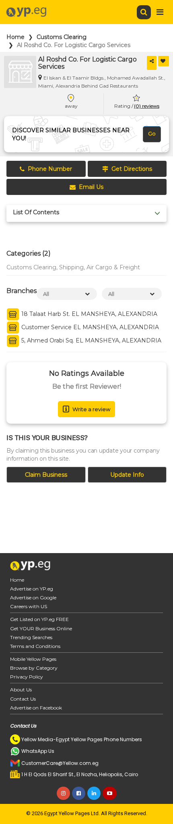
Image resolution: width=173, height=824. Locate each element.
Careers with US (28, 606)
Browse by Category (34, 668)
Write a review (91, 409)
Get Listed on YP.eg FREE (39, 619)
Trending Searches (31, 637)
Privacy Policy (26, 677)
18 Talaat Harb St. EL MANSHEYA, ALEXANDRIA (88, 314)
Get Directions (131, 168)
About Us (21, 690)
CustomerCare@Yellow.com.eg (60, 763)
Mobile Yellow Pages (33, 659)
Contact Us (23, 699)
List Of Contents (36, 212)
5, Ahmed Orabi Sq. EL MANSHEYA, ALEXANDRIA (90, 340)
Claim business (46, 474)
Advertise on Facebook (36, 708)
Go (152, 133)
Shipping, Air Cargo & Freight (99, 267)
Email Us (91, 187)
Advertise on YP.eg (31, 589)
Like (163, 61)
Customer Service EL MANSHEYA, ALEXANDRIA (89, 327)
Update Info (127, 474)
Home (15, 37)
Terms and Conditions (35, 646)
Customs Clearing (61, 37)
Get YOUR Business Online (41, 628)
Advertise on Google (33, 597)
